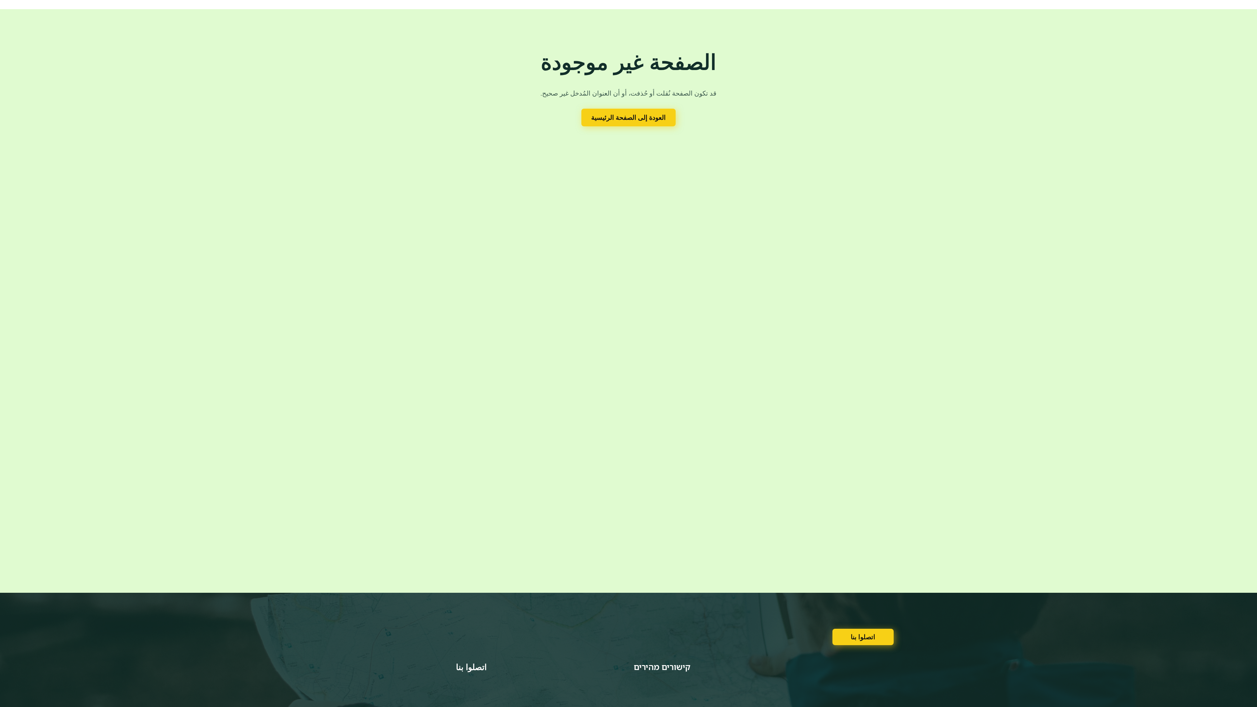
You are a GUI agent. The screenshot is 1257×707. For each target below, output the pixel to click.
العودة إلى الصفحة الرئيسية (628, 117)
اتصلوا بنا (863, 636)
